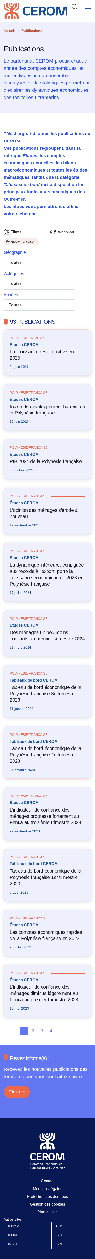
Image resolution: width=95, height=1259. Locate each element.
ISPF (60, 1244)
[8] (70, 1031)
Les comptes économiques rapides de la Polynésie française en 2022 (46, 935)
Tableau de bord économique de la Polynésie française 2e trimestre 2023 (45, 755)
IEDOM (14, 1226)
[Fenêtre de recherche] (74, 6)
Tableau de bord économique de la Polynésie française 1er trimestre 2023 (45, 877)
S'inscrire (17, 1092)
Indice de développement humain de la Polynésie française (47, 409)
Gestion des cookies (47, 1204)
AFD (59, 1226)
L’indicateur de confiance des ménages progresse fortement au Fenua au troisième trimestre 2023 (45, 816)
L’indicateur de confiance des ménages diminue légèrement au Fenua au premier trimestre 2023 (44, 993)
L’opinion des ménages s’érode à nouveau (44, 513)
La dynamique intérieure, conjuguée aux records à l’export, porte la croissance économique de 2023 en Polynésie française (47, 574)
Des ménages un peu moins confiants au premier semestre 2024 (47, 635)
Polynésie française (20, 241)
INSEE (13, 1244)
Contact (47, 1181)
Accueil (9, 31)
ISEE (60, 1235)
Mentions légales (47, 1189)
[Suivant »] (79, 1031)
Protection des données (47, 1196)
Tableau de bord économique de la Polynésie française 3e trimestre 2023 (45, 694)
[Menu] (88, 6)
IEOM (13, 1235)
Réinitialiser (65, 232)
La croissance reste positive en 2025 (42, 355)
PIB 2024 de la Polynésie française (46, 461)
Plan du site (47, 1212)
